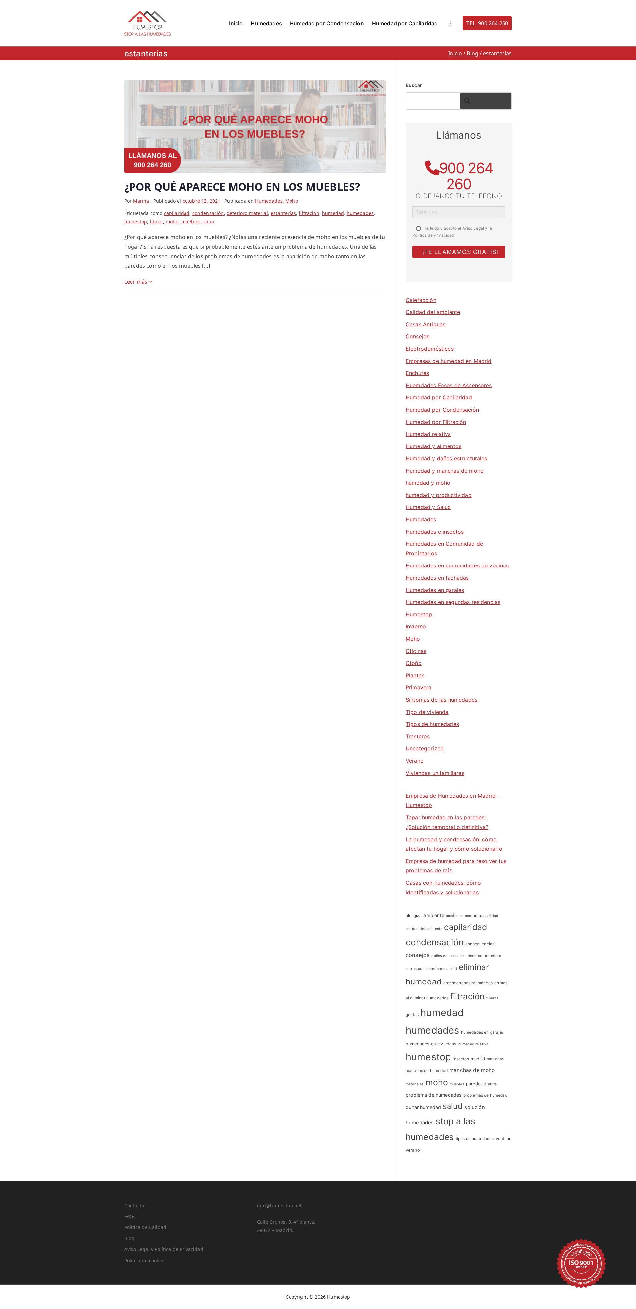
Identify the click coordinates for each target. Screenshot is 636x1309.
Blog (129, 1238)
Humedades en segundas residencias (453, 602)
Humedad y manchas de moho (445, 470)
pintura (490, 1084)
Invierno (416, 626)
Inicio (236, 23)
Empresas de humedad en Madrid (449, 361)
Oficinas (416, 651)
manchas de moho (472, 1070)
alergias (414, 915)
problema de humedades (433, 1095)
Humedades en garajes (435, 590)
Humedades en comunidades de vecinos (457, 565)
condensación (208, 213)
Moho (291, 201)
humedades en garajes (482, 1032)
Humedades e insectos (435, 531)
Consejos (417, 336)
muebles (191, 221)
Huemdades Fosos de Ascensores (449, 385)
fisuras (492, 998)
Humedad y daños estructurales (446, 458)
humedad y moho (428, 482)
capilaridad (177, 213)
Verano (415, 760)
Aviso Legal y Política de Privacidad (163, 1249)
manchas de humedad (427, 1070)
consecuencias (479, 943)
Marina (141, 201)
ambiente (433, 915)
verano (413, 1150)
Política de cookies (145, 1260)
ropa (208, 221)
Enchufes (417, 373)
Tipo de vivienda (427, 712)
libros (156, 221)
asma (478, 915)
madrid (478, 1058)
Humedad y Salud (428, 507)
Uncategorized (425, 748)
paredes (474, 1083)
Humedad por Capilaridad (405, 23)
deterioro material (247, 213)
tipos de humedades (475, 1138)
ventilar (503, 1138)
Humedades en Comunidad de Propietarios (444, 548)
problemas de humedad (485, 1095)
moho (172, 221)
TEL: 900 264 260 (487, 23)
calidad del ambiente (424, 929)
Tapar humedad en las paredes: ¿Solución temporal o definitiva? (447, 822)
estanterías (283, 213)
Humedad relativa (428, 434)
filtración (309, 213)
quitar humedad (423, 1107)
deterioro (475, 956)
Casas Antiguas (425, 324)
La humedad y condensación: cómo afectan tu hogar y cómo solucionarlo (454, 844)
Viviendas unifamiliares (435, 773)
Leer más (135, 281)
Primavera (418, 687)
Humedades (266, 23)
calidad (491, 916)
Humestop (419, 614)
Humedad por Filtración (436, 422)
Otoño (414, 663)
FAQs (130, 1216)
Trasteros (418, 736)
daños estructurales (448, 956)
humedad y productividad (439, 495)
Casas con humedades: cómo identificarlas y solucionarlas (443, 887)
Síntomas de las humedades (441, 699)
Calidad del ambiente (433, 312)
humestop (135, 221)
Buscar (414, 85)
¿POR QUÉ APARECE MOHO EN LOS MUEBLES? (242, 186)
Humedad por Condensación (327, 23)
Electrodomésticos (430, 348)
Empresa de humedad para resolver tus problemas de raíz (456, 866)
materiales (415, 1084)
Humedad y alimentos (433, 446)
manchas (495, 1058)
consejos (418, 955)
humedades (360, 213)
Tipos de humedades (432, 724)
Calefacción (421, 300)
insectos (461, 1058)
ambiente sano (458, 916)
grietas (412, 1014)
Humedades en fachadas (437, 577)
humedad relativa (473, 1044)
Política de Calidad (145, 1227)
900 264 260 (466, 176)
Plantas (415, 675)
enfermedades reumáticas (468, 983)
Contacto (134, 1205)
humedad (333, 213)
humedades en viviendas (431, 1043)
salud (453, 1106)
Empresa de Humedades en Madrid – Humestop (453, 800)
